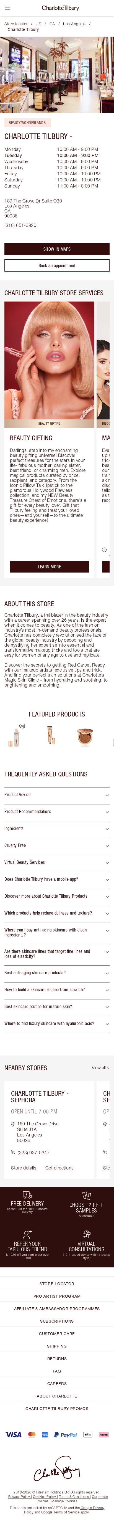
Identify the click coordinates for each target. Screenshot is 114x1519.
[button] (57, 796)
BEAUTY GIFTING (31, 438)
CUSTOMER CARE (57, 1333)
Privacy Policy (19, 1497)
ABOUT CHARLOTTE (57, 1396)
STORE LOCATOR (57, 1283)
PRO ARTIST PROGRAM (57, 1296)
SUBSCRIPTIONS (57, 1321)
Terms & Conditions (74, 1497)
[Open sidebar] (7, 7)
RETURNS (57, 1358)
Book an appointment (57, 265)
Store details (24, 1167)
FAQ (57, 1371)
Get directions (59, 1167)
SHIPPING (57, 1346)
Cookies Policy (44, 1497)
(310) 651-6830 (20, 225)
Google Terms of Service (60, 1512)
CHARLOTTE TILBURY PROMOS (57, 1408)
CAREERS (57, 1383)
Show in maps (57, 249)
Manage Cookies (64, 1501)
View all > (101, 1067)
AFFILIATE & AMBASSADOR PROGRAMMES (57, 1308)
